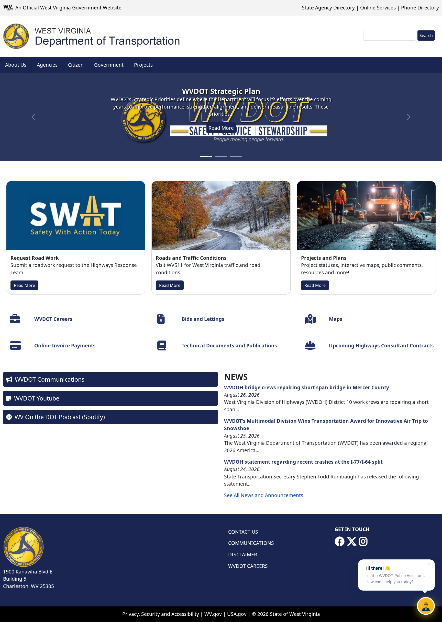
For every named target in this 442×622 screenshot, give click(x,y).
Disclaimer (242, 554)
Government (109, 64)
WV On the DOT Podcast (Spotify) (60, 417)
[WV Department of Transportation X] (352, 541)
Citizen (76, 64)
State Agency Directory (328, 7)
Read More (221, 127)
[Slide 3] (236, 156)
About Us (15, 64)
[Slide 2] (221, 156)
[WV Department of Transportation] (92, 36)
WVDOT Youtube (36, 398)
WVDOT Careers (248, 565)
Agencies (47, 64)
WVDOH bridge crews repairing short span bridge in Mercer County (306, 387)
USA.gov (237, 614)
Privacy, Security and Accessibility (160, 614)
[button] (33, 117)
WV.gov (213, 614)
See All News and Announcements (263, 495)
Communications (251, 542)
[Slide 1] (206, 156)
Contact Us (243, 531)
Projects (143, 64)
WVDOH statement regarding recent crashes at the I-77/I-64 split (303, 461)
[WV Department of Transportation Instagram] (363, 541)
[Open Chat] (426, 606)
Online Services (378, 7)
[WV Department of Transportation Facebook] (339, 541)
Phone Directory (420, 7)
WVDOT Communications (49, 379)
